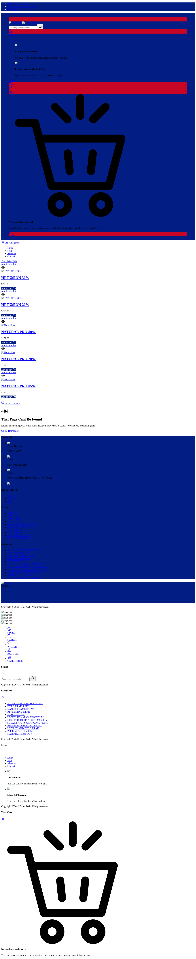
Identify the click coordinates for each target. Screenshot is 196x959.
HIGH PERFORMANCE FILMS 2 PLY (27, 566)
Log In (12, 80)
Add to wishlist (8, 264)
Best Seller (9, 261)
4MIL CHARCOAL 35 (18, 535)
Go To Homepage (10, 431)
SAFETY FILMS (15, 561)
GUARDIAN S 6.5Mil (18, 538)
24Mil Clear (13, 516)
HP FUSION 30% (15, 278)
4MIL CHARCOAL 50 (18, 527)
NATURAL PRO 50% (18, 332)
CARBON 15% (15, 530)
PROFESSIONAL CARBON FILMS (26, 564)
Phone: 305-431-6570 (17, 3)
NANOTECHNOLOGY (19, 734)
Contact (11, 256)
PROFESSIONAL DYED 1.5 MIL (24, 572)
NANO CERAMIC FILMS (20, 555)
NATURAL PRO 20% (18, 359)
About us (11, 253)
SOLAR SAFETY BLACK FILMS (25, 550)
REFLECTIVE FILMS (18, 558)
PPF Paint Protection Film (19, 575)
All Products (13, 513)
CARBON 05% (15, 532)
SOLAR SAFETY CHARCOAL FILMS (27, 569)
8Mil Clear (12, 521)
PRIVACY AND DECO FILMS (23, 578)
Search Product (12, 403)
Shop (9, 250)
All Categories (12, 242)
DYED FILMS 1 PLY (18, 553)
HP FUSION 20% (15, 305)
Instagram (14, 9)
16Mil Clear (13, 519)
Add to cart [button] (7, 288)
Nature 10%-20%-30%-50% (21, 524)
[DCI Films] (22, 22)
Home (10, 248)
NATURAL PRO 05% (18, 386)
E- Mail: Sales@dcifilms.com (21, 6)
